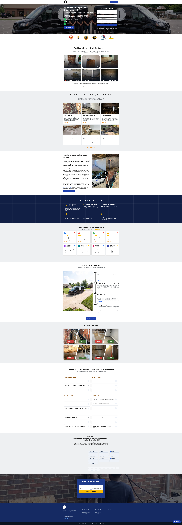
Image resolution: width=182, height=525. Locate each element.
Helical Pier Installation (98, 512)
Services (73, 1)
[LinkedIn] (65, 518)
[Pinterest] (67, 518)
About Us (79, 1)
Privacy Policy (98, 495)
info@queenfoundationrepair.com (69, 516)
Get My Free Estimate (91, 491)
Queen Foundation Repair (67, 187)
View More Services (90, 147)
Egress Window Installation (99, 513)
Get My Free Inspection (107, 25)
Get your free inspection (69, 191)
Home (70, 1)
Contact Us (84, 1)
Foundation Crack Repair (98, 510)
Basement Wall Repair (98, 509)
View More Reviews (90, 257)
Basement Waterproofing (85, 509)
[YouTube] (64, 518)
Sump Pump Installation (85, 513)
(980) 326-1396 (114, 1)
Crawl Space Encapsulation (86, 512)
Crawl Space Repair (84, 510)
